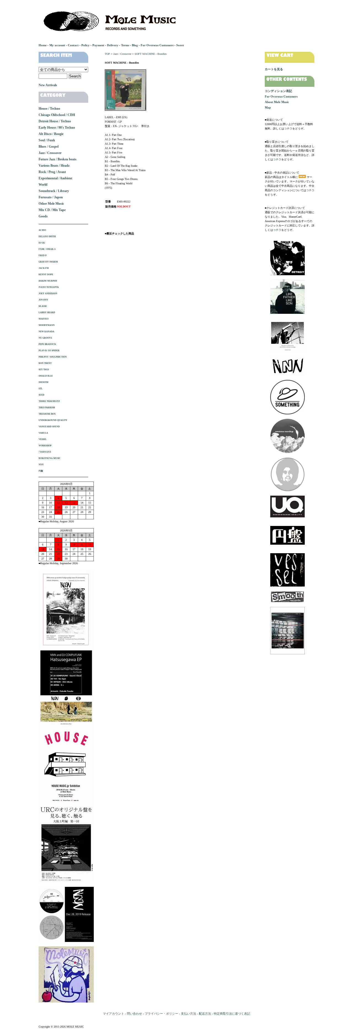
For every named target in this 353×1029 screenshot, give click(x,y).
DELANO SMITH (47, 236)
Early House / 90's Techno (57, 127)
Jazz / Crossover (122, 53)
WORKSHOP (45, 445)
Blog (135, 45)
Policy (85, 45)
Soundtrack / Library (54, 191)
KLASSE (43, 306)
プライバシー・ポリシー (161, 1013)
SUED (41, 395)
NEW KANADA (46, 331)
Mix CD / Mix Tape (52, 210)
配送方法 (205, 1013)
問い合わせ (134, 1013)
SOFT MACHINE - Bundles (151, 53)
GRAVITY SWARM (48, 262)
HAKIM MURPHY (48, 281)
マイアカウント (113, 1013)
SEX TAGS (44, 369)
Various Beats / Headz (54, 166)
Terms (125, 45)
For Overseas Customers (157, 45)
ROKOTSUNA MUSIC (50, 458)
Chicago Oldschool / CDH (57, 115)
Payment (98, 45)
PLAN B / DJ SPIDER (49, 350)
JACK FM (44, 268)
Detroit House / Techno (55, 121)
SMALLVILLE (46, 376)
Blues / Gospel (48, 146)
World (43, 185)
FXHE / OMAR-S (47, 249)
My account (57, 45)
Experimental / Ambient (55, 178)
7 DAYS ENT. (45, 452)
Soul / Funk (47, 140)
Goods (43, 216)
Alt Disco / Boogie (51, 134)
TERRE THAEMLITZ (49, 401)
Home (43, 45)
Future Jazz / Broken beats (57, 159)
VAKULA (43, 433)
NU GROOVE (45, 338)
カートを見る (274, 69)
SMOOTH (43, 382)
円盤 (41, 471)
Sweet (180, 45)
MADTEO (44, 319)
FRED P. (43, 255)
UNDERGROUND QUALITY (53, 420)
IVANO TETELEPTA (49, 287)
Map (268, 107)
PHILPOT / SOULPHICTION (53, 357)
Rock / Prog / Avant (52, 172)
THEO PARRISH (47, 407)
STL (40, 388)
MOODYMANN (47, 325)
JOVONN (43, 300)
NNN (41, 464)
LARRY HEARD (47, 312)
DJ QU (42, 243)
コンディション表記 (278, 91)
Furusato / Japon (51, 197)
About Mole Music (277, 102)
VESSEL (43, 439)
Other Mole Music (51, 204)
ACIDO (42, 230)
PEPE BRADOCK (47, 344)
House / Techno (49, 108)
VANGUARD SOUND (49, 426)
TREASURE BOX (47, 414)
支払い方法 (188, 1013)
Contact (73, 45)
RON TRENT (45, 363)
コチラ (288, 128)
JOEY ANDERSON (48, 293)
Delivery (112, 45)
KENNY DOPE (46, 274)
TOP (107, 53)
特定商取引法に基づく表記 (232, 1013)
